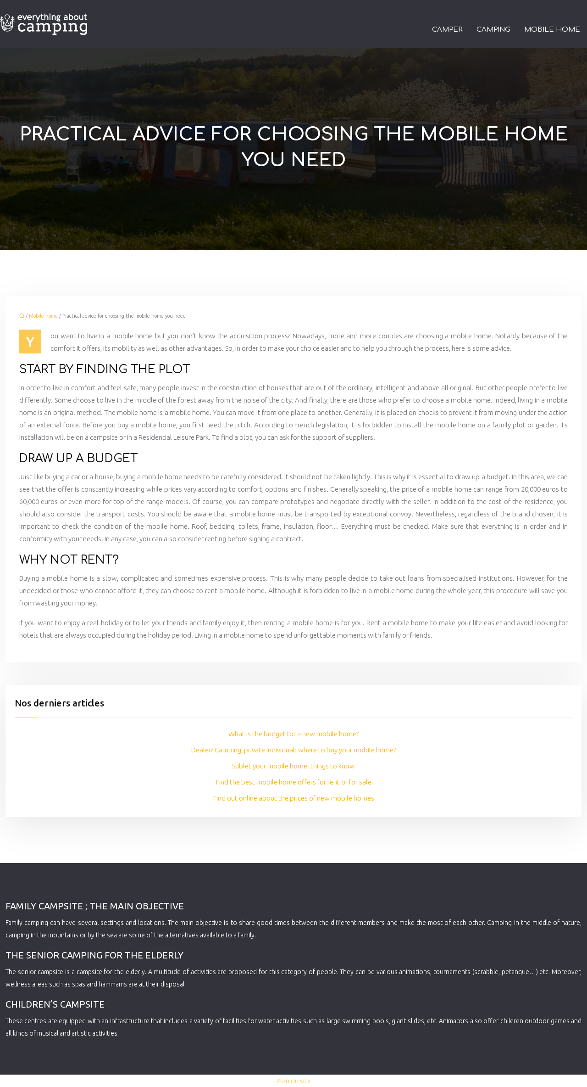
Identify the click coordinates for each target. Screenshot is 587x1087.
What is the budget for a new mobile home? (293, 734)
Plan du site (294, 1081)
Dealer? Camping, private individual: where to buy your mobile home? (293, 750)
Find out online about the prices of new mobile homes (293, 798)
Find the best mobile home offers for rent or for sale (293, 782)
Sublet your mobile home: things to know (293, 766)
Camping (493, 30)
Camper (447, 30)
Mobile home (552, 30)
